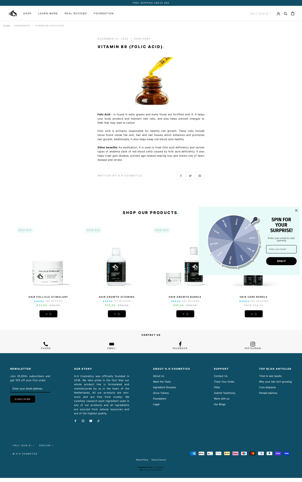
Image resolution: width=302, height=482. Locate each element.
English (45, 445)
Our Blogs (220, 404)
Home (6, 25)
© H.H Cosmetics (25, 453)
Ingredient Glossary (164, 387)
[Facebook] (75, 421)
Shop (27, 13)
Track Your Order (224, 381)
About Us (158, 376)
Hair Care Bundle (254, 297)
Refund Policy (142, 460)
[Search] (285, 13)
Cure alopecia (267, 387)
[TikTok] (98, 421)
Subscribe (23, 399)
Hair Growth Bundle (185, 297)
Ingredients (22, 25)
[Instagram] (83, 421)
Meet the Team (162, 381)
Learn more (48, 13)
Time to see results (270, 376)
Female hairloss (268, 392)
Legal (156, 404)
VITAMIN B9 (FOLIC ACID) (49, 25)
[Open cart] (292, 13)
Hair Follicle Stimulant (48, 297)
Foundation (104, 13)
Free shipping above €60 (151, 3)
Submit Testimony (224, 392)
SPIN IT (281, 261)
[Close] (296, 210)
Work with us (221, 398)
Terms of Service (158, 460)
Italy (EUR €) (259, 13)
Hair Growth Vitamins (117, 297)
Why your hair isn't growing (275, 381)
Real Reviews (76, 13)
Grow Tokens (161, 392)
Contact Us (220, 376)
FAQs (217, 387)
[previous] (9, 268)
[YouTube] (90, 421)
